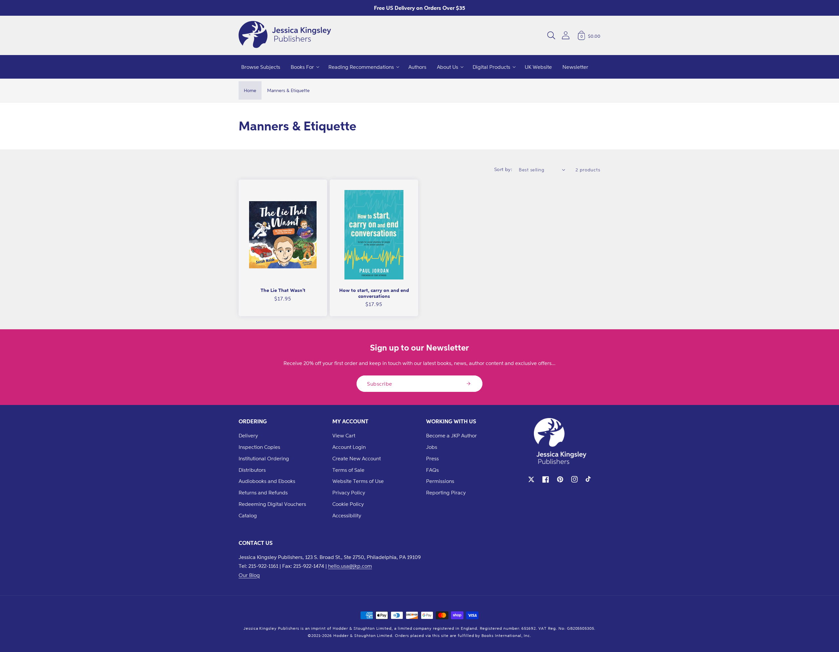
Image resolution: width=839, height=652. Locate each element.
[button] (551, 35)
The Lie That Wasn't (283, 290)
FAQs (432, 470)
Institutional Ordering (264, 458)
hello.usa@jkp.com (350, 566)
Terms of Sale (348, 470)
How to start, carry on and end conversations (374, 293)
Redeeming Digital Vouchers (272, 504)
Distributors (252, 470)
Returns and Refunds (263, 492)
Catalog (248, 515)
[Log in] (566, 35)
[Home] (285, 35)
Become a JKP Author (451, 435)
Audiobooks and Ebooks (267, 481)
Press (432, 458)
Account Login (349, 447)
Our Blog (249, 575)
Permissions (440, 481)
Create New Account (356, 458)
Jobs (431, 447)
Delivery (248, 435)
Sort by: (503, 169)
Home (250, 90)
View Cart (343, 435)
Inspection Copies (259, 447)
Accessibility (346, 515)
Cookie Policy (348, 504)
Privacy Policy (348, 492)
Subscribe (379, 384)
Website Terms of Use (358, 481)
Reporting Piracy (446, 492)
